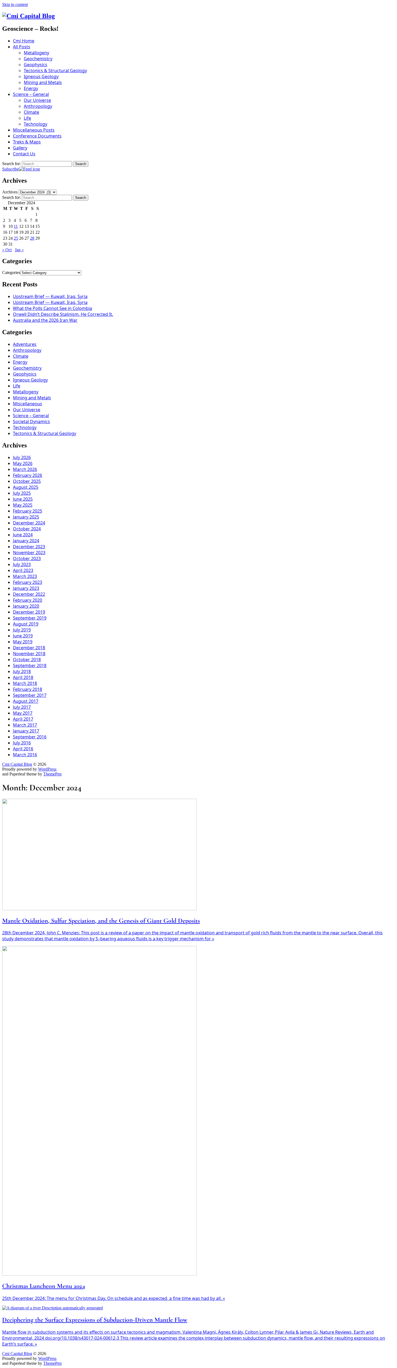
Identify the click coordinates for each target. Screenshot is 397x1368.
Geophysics (35, 65)
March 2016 (25, 755)
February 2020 (27, 600)
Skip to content (15, 4)
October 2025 (27, 481)
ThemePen (52, 774)
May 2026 (22, 463)
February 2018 (27, 689)
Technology (35, 124)
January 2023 (26, 588)
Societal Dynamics (31, 421)
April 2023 (23, 570)
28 (32, 238)
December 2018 (29, 648)
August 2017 (25, 701)
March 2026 (25, 469)
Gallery (20, 148)
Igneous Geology (41, 76)
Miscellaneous (27, 404)
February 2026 (27, 475)
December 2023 (29, 547)
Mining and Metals (43, 82)
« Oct (7, 249)
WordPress (47, 769)
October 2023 (27, 558)
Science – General (31, 94)
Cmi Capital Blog (17, 764)
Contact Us (24, 154)
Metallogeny (36, 53)
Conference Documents (37, 136)
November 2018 (29, 654)
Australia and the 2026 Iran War (45, 320)
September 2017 (29, 695)
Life (27, 118)
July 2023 (22, 564)
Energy (31, 88)
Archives (10, 192)
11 (16, 226)
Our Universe (37, 100)
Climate (31, 112)
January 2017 (26, 731)
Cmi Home (23, 41)
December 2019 (29, 612)
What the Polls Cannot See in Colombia (52, 308)
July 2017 (22, 707)
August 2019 (25, 624)
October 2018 (27, 660)
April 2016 (23, 749)
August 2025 (25, 487)
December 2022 (29, 594)
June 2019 (23, 636)
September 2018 (29, 665)
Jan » (19, 249)
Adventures (24, 344)
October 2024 (27, 529)
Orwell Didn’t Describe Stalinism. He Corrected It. (63, 314)
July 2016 (22, 743)
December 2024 (29, 523)
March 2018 (25, 683)
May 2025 (22, 505)
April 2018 (23, 677)
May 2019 (22, 642)
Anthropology (38, 106)
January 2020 (26, 606)
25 (16, 238)
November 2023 (29, 553)
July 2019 (22, 630)
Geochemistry (38, 59)
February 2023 (27, 582)
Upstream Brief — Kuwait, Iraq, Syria (50, 296)
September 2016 (29, 737)
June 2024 (23, 535)
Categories (11, 272)
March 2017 (25, 725)
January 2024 (26, 541)
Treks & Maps (27, 142)
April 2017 (23, 719)
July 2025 (22, 493)
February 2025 (27, 511)
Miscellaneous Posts (34, 130)
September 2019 (29, 618)
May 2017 (22, 713)
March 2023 (25, 576)
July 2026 (22, 457)
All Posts (21, 47)
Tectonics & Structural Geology (55, 70)
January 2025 (26, 517)
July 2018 (22, 671)
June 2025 (23, 499)
